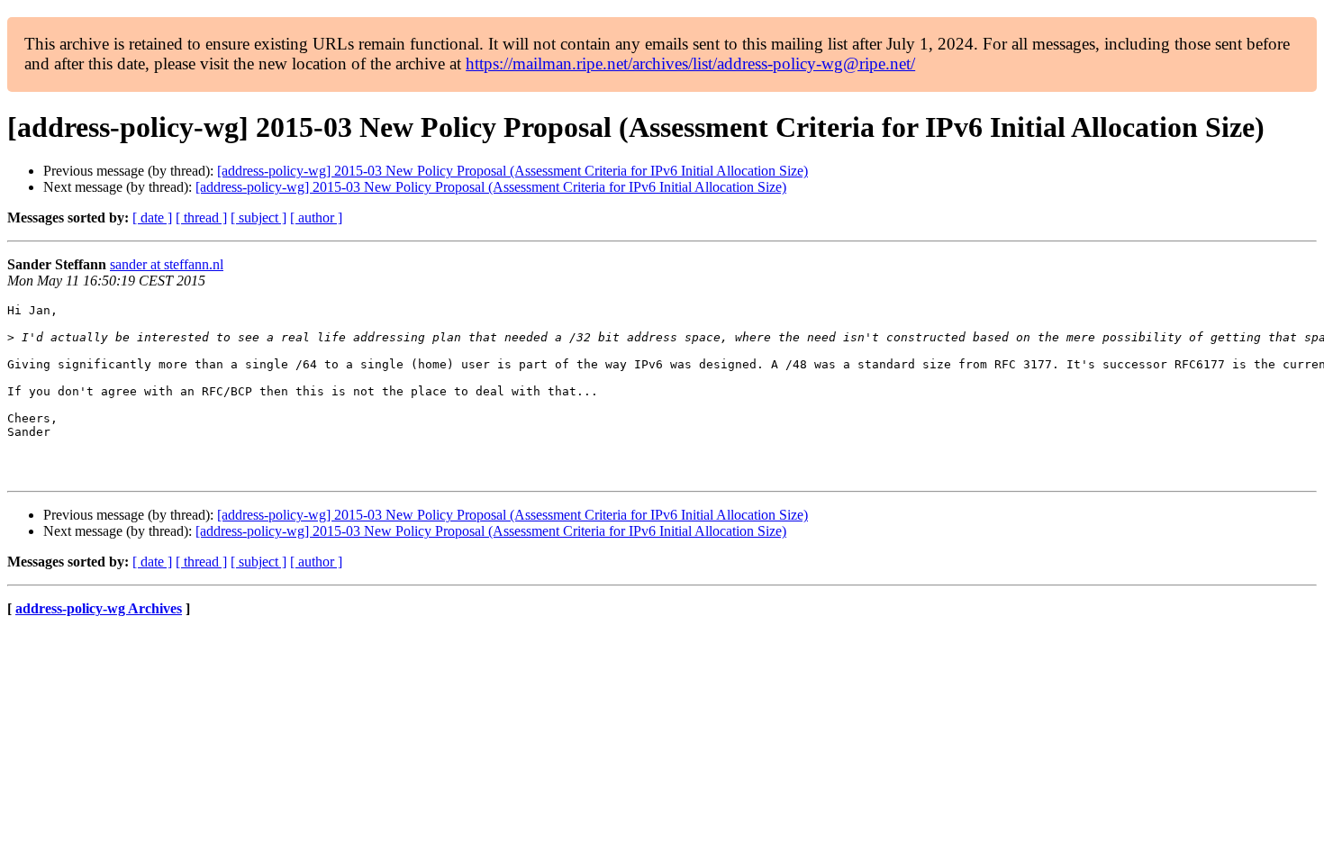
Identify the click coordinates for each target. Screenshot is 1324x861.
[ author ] (316, 217)
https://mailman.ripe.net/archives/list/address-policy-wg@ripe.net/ (690, 63)
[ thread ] (201, 217)
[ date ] (152, 217)
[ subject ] (258, 217)
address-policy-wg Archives (98, 608)
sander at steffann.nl (166, 264)
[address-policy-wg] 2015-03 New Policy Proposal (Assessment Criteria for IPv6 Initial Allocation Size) (512, 170)
